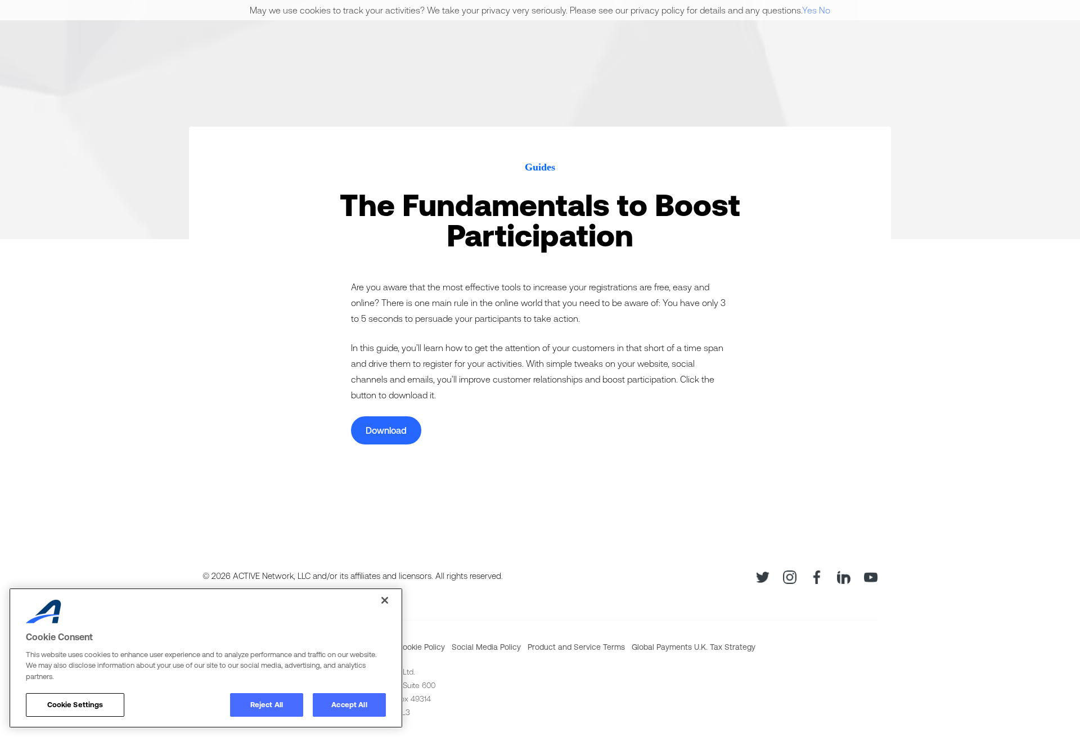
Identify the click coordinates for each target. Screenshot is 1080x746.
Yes (809, 10)
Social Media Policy (486, 646)
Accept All (349, 704)
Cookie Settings (75, 704)
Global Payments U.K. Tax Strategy (693, 646)
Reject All (266, 704)
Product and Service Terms (576, 646)
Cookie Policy (421, 646)
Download (386, 430)
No (824, 10)
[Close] (384, 600)
